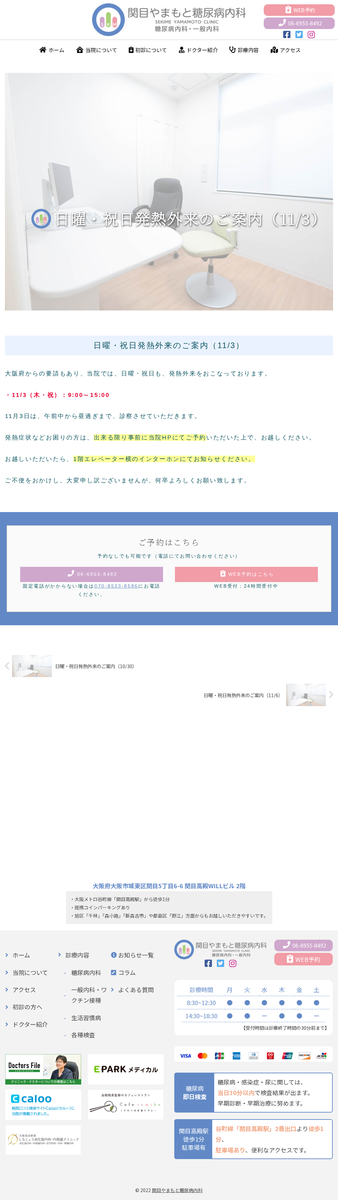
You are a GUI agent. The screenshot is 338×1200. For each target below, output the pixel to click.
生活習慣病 (86, 1017)
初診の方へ (27, 1006)
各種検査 (83, 1034)
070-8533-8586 (116, 586)
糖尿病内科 (86, 972)
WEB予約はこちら (251, 574)
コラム (127, 972)
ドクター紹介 (202, 50)
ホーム (56, 50)
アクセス (290, 50)
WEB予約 (304, 10)
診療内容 (248, 50)
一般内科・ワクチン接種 (89, 994)
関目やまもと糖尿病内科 (177, 1190)
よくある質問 (136, 989)
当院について (101, 50)
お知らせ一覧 (136, 955)
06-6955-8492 (305, 23)
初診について (151, 50)
